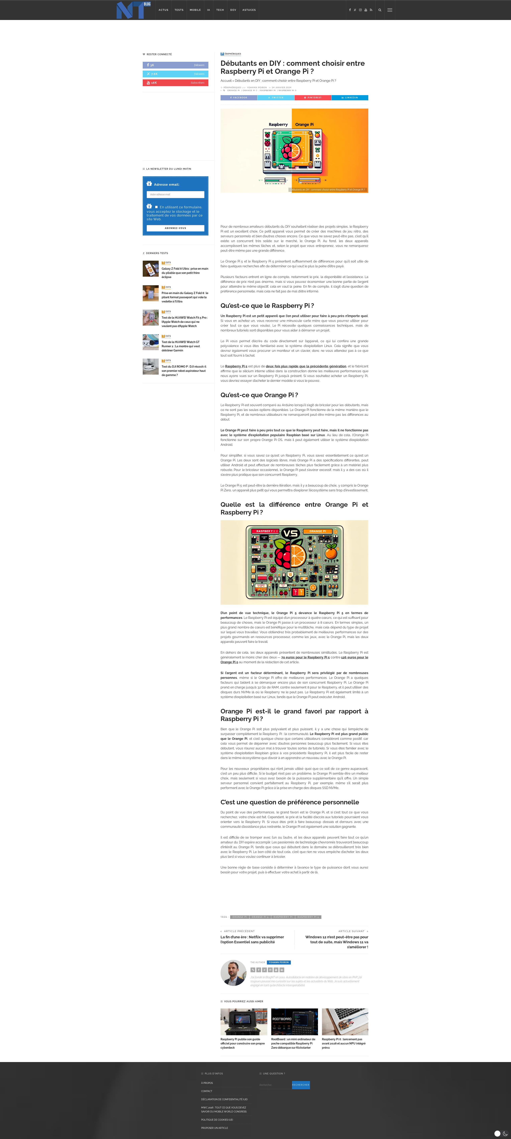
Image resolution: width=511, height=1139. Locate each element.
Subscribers (197, 82)
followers (199, 65)
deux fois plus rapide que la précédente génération (306, 366)
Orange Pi (233, 91)
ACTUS (163, 10)
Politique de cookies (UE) (217, 1119)
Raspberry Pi (268, 91)
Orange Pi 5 (250, 91)
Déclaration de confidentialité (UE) (224, 1099)
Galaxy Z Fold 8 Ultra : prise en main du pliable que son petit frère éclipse (185, 273)
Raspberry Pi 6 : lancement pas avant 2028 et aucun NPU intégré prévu (343, 1043)
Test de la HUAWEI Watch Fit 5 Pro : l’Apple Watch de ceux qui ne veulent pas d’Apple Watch (185, 322)
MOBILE (195, 10)
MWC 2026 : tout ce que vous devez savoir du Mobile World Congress (224, 1109)
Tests (166, 262)
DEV (233, 10)
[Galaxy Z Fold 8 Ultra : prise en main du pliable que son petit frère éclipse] (151, 268)
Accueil (226, 81)
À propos (207, 1083)
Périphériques (231, 54)
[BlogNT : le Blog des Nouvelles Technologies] (134, 10)
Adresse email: (167, 185)
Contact (206, 1091)
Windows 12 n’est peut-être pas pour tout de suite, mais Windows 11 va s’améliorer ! (336, 942)
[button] (501, 1133)
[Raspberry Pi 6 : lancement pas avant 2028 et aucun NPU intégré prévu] (345, 1021)
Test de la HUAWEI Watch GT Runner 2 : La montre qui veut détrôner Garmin (181, 346)
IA (208, 10)
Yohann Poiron (257, 88)
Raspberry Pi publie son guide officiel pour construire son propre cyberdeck (243, 1043)
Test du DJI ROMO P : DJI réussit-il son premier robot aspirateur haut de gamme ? (184, 371)
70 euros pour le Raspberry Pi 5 (305, 657)
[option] (244, 1029)
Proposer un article (214, 1128)
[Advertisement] (76, 33)
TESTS (179, 10)
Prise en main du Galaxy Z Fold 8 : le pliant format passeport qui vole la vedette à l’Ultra (185, 297)
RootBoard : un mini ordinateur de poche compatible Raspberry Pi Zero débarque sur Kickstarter (293, 1043)
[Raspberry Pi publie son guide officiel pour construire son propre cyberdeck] (244, 1021)
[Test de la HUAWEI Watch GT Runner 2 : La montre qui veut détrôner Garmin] (151, 342)
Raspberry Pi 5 (287, 91)
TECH (220, 10)
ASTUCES (249, 10)
